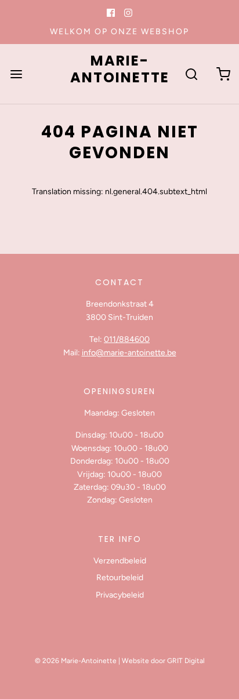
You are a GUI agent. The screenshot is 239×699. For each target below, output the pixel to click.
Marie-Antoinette (119, 69)
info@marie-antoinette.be (129, 353)
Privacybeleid (120, 595)
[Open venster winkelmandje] (223, 74)
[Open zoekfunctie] (191, 74)
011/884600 (127, 339)
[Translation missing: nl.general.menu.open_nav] (16, 74)
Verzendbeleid (119, 561)
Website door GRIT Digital (163, 661)
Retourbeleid (119, 577)
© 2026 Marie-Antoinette (76, 661)
